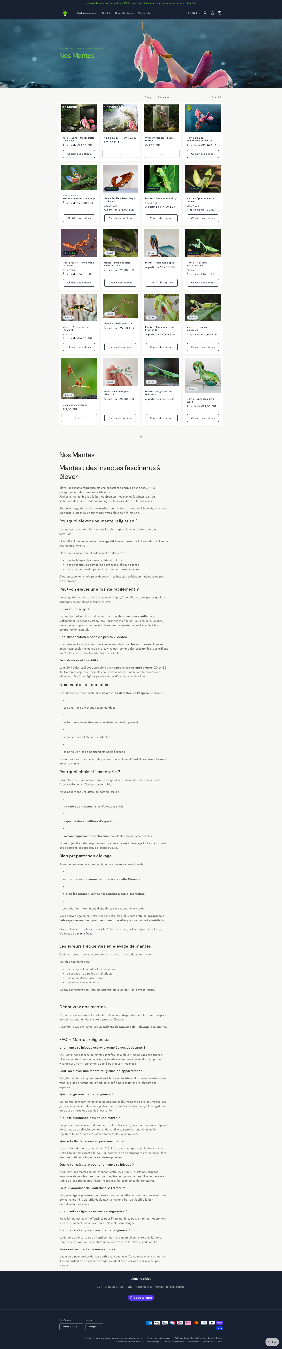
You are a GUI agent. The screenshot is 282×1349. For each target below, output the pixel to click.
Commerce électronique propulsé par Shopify (123, 1338)
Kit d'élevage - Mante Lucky (120, 137)
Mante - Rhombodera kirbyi (161, 198)
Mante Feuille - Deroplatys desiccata (119, 200)
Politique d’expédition (174, 1341)
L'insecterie (97, 1338)
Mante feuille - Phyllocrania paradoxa (79, 264)
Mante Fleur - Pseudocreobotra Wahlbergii (79, 197)
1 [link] (132, 437)
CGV (99, 1287)
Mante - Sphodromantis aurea (200, 400)
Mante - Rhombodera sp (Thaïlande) (159, 328)
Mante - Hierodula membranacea (197, 264)
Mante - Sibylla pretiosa (118, 323)
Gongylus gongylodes (75, 405)
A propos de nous (115, 1287)
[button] (87, 12)
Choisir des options (79, 154)
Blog (130, 1287)
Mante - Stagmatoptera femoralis (159, 393)
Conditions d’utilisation (212, 1338)
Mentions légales (154, 1341)
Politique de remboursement (170, 1287)
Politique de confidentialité (187, 1338)
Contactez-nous (144, 1287)
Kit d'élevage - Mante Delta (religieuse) (78, 139)
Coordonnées (193, 1341)
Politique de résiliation (213, 1341)
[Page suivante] (149, 437)
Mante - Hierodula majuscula (197, 328)
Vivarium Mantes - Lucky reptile (159, 139)
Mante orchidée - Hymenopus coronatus (199, 139)
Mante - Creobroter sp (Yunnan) (76, 328)
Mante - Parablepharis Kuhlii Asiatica (117, 264)
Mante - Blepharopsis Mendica (116, 393)
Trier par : (150, 97)
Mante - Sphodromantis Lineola (200, 200)
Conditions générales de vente (130, 1341)
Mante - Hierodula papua (160, 262)
